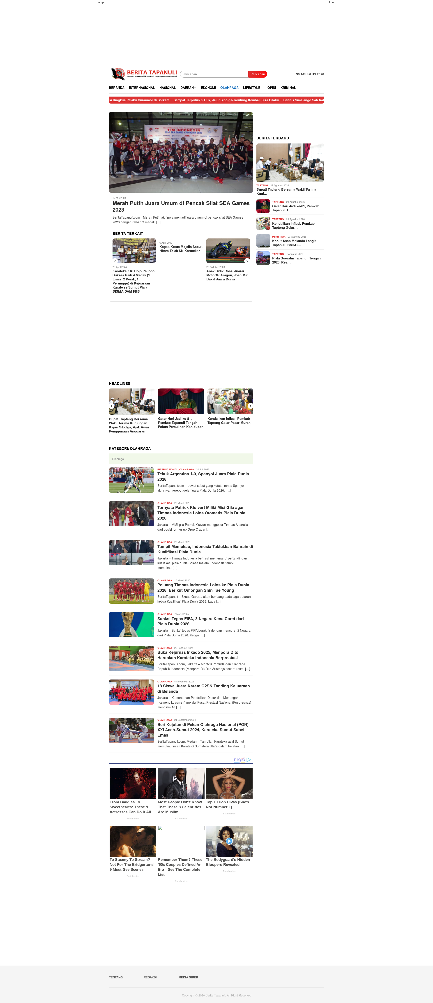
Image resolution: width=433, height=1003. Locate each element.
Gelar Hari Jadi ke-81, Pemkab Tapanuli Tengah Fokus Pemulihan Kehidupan (180, 422)
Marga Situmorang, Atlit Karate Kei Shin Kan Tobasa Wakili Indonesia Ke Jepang (227, 253)
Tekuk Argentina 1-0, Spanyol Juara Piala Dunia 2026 (203, 476)
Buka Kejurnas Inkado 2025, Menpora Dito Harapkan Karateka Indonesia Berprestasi (197, 654)
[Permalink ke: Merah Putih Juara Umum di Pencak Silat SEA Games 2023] (181, 152)
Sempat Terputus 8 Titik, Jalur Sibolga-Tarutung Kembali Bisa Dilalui (187, 100)
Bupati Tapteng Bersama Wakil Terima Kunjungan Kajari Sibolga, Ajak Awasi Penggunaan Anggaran (129, 425)
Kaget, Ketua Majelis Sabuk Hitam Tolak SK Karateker (134, 249)
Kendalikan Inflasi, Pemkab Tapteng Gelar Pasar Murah (229, 420)
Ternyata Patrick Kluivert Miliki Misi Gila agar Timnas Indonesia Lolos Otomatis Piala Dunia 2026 (201, 512)
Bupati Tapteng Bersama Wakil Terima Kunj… (286, 191)
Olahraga (186, 469)
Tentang (116, 977)
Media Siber (188, 977)
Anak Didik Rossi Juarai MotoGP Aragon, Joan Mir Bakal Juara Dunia (180, 275)
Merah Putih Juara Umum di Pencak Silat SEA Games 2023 (181, 206)
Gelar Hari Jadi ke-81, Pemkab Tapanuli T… (295, 208)
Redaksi (150, 977)
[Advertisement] (91, 67)
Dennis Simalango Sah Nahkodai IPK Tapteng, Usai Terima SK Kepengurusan (303, 100)
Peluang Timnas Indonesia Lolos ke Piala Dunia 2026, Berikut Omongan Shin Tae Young (203, 587)
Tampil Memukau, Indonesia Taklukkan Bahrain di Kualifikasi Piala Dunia (205, 549)
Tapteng (262, 185)
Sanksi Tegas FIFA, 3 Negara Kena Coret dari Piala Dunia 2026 (200, 621)
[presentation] (115, 261)
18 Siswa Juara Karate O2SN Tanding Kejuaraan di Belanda (203, 688)
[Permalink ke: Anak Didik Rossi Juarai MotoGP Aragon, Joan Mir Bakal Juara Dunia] (181, 250)
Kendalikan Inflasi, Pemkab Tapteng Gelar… (293, 225)
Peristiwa (279, 236)
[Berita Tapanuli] (144, 73)
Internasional (167, 469)
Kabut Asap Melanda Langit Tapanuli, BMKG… (294, 243)
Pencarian (258, 74)
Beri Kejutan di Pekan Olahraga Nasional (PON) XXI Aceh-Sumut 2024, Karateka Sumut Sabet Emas (203, 729)
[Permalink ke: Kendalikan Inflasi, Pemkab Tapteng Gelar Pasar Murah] (230, 401)
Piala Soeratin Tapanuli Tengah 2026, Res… (296, 260)
